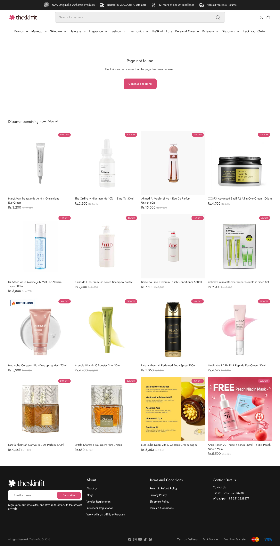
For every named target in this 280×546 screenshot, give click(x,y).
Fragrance (96, 31)
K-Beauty (208, 31)
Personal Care (185, 31)
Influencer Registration (100, 508)
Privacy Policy (158, 495)
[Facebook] (130, 539)
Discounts (228, 31)
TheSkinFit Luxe (161, 31)
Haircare (75, 31)
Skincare (56, 31)
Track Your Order (254, 31)
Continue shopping (140, 84)
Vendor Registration (98, 501)
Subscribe (69, 495)
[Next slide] (66, 163)
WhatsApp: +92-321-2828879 (231, 498)
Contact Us (219, 487)
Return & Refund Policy (163, 488)
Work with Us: (106, 514)
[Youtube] (140, 539)
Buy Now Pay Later (235, 539)
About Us (92, 488)
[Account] (261, 17)
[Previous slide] (14, 163)
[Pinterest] (150, 539)
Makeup (36, 31)
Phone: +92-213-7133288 (228, 493)
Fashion (115, 31)
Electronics (136, 31)
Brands (19, 31)
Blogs (90, 495)
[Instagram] (135, 539)
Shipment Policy (159, 501)
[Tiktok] (145, 539)
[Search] (218, 17)
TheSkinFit (35, 539)
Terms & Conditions (162, 508)
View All (53, 121)
